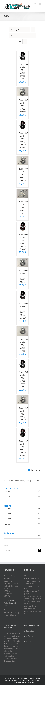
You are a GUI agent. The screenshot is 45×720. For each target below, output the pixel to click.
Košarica (29, 636)
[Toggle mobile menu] (40, 3)
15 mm (8, 519)
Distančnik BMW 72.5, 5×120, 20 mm (23, 276)
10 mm (8, 508)
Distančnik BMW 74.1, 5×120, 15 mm (23, 175)
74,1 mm (9, 496)
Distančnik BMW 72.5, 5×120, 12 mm (23, 414)
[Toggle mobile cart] (35, 3)
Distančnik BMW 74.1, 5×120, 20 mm (23, 106)
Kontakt (29, 641)
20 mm (8, 524)
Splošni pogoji (31, 631)
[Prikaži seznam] (25, 41)
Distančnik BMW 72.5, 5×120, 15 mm (23, 345)
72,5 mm (9, 491)
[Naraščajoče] (33, 29)
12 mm (8, 513)
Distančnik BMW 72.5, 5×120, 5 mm (23, 208)
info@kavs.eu (11, 600)
